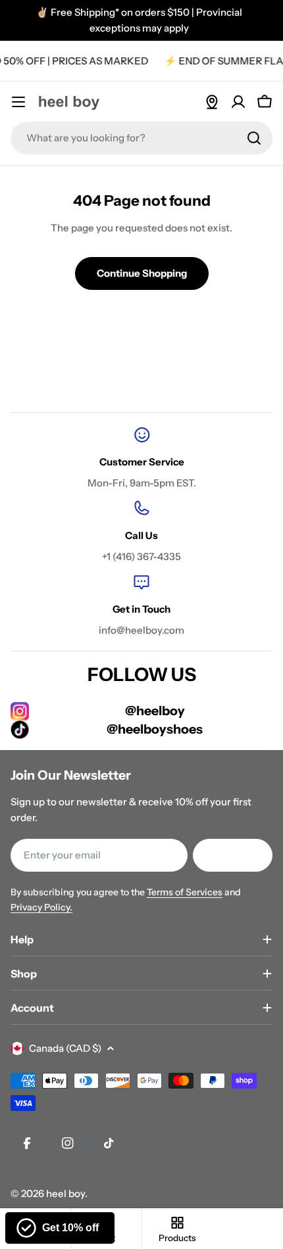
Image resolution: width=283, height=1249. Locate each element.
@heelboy (155, 711)
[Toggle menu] (18, 102)
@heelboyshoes (155, 729)
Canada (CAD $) (65, 1048)
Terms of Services (184, 892)
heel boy (65, 1193)
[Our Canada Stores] (212, 102)
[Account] (238, 102)
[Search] (254, 138)
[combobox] (141, 138)
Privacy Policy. (41, 907)
